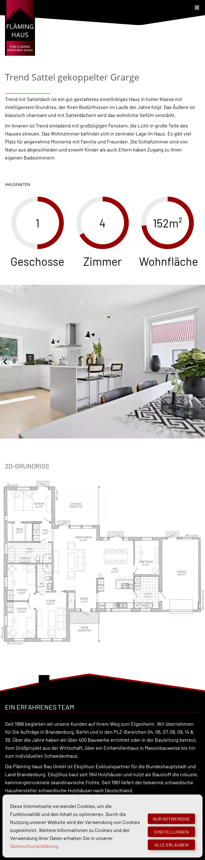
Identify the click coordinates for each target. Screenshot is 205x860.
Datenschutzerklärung (34, 846)
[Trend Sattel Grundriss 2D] (102, 562)
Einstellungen (171, 831)
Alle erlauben (171, 845)
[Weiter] (199, 362)
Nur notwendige (171, 819)
